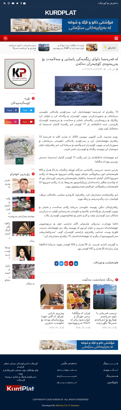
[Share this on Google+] (66, 263)
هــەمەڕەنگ (112, 376)
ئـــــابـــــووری (110, 369)
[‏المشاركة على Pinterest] (71, 263)
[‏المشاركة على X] (61, 263)
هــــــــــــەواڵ (110, 363)
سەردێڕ (111, 47)
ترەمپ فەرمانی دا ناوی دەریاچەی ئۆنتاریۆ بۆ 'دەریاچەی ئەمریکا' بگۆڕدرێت (22, 48)
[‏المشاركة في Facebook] (56, 263)
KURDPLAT (60, 13)
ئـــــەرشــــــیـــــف (67, 382)
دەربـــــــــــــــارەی (67, 376)
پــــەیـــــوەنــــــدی (67, 369)
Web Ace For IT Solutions (67, 405)
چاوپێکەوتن (112, 382)
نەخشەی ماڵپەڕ (69, 363)
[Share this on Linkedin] (76, 263)
